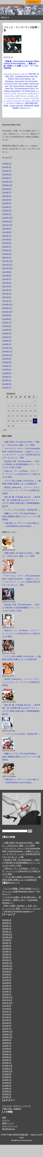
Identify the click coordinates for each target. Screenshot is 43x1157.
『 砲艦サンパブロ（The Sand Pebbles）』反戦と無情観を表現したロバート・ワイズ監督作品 (21, 516)
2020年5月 (6, 330)
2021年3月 (6, 294)
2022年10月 (7, 225)
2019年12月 (7, 348)
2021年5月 (6, 287)
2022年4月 (6, 247)
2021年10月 (7, 269)
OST (10, 86)
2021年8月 (6, 276)
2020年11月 (7, 308)
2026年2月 (6, 164)
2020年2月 (6, 341)
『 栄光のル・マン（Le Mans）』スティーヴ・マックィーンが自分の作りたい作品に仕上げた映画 (21, 474)
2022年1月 (6, 258)
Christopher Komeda (22, 76)
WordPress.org (8, 1129)
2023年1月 (6, 214)
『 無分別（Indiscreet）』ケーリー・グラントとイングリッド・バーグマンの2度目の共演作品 (21, 490)
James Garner (19, 81)
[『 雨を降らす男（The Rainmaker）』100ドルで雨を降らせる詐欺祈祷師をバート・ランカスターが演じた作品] (21, 594)
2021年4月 (6, 290)
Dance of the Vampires (23, 79)
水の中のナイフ (25, 108)
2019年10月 (7, 355)
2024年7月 (6, 171)
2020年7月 (6, 323)
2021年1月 (6, 301)
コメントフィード (9, 1126)
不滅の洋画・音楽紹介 (11, 1109)
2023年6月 (6, 196)
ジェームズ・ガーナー (14, 98)
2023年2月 (6, 211)
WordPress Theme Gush (21, 1140)
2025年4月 (6, 167)
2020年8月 (6, 319)
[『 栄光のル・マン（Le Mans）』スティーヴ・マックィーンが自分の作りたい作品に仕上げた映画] (21, 620)
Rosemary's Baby (32, 86)
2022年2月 (6, 254)
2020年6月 (6, 326)
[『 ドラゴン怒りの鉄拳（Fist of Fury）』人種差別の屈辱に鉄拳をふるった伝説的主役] (21, 646)
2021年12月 (7, 261)
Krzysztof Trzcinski (11, 83)
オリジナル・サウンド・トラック (15, 74)
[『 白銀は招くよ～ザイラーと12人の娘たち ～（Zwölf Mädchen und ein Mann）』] (21, 769)
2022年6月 (6, 240)
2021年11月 (7, 265)
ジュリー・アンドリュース (15, 101)
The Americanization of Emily (24, 88)
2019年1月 (6, 388)
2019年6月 (6, 370)
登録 (4, 1118)
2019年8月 (6, 362)
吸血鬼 (36, 105)
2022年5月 (6, 243)
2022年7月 (6, 236)
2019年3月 (6, 381)
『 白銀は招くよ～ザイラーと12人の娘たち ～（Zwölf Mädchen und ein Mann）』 (20, 781)
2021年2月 (6, 297)
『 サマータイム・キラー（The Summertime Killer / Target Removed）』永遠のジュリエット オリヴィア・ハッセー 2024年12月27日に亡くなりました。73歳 (21, 580)
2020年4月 (6, 334)
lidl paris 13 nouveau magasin (17, 911)
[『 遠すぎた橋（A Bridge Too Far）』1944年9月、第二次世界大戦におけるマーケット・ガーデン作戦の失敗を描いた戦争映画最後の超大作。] (21, 694)
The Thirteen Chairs (28, 91)
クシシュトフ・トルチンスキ (27, 93)
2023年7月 (6, 193)
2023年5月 (6, 200)
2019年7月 (6, 366)
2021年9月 (6, 272)
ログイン (6, 1120)
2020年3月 (6, 337)
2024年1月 (6, 178)
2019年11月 (7, 352)
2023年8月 (6, 189)
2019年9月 (6, 359)
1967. (12, 76)
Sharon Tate (9, 88)
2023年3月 (6, 207)
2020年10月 (7, 312)
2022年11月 (7, 222)
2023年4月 (6, 203)
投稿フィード (8, 1123)
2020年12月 (7, 305)
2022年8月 (6, 232)
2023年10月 (7, 185)
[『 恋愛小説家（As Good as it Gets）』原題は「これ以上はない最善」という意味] (21, 542)
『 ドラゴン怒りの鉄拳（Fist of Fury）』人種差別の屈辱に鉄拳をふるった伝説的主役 (21, 657)
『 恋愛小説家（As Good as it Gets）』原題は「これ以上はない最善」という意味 (20, 554)
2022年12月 (7, 218)
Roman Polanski (19, 86)
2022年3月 (6, 250)
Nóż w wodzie (23, 83)
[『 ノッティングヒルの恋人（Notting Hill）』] (21, 723)
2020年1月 (6, 344)
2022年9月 (6, 229)
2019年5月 (6, 373)
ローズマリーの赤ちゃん (15, 103)
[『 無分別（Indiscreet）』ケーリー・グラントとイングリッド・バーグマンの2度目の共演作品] (21, 669)
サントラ (24, 96)
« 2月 (4, 430)
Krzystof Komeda (31, 81)
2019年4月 (6, 377)
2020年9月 (6, 315)
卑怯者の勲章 (28, 105)
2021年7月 (6, 279)
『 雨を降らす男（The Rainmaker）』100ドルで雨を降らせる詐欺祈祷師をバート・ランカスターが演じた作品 (21, 464)
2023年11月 (7, 182)
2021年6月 (6, 283)
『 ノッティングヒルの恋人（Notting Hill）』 (21, 510)
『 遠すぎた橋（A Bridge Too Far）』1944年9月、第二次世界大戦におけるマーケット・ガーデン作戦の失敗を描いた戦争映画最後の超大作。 (21, 709)
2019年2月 (6, 384)
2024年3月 (6, 175)
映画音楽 (16, 108)
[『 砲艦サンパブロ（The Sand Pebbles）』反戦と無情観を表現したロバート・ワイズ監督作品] (21, 743)
